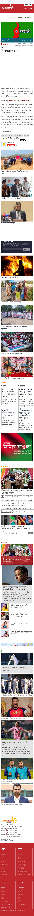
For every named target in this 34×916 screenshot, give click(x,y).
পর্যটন (10, 136)
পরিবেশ (20, 895)
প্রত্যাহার (26, 136)
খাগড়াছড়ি (4, 136)
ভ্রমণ (15, 136)
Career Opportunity (24, 874)
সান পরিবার (21, 905)
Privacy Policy (22, 871)
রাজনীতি (3, 861)
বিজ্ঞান (3, 871)
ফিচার (3, 891)
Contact (20, 908)
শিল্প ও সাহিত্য (22, 861)
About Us (4, 875)
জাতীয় (3, 855)
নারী (2, 898)
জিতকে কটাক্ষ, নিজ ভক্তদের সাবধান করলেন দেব (19, 615)
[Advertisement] (17, 70)
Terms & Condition (7, 904)
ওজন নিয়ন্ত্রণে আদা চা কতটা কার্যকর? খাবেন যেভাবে (16, 508)
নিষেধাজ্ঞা (20, 136)
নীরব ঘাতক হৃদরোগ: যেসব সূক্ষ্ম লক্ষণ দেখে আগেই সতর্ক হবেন (17, 497)
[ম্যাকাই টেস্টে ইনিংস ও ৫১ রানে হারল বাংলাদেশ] (17, 663)
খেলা (4, 651)
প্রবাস (3, 868)
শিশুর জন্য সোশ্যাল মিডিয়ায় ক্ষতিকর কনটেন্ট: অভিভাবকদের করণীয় (14, 512)
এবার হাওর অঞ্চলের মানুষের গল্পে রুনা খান (21, 633)
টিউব (19, 898)
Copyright (4, 910)
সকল (30, 8)
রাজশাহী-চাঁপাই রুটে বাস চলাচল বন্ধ (19, 101)
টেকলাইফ (21, 868)
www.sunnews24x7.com (15, 836)
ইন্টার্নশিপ (21, 891)
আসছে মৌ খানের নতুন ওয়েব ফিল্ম (20, 624)
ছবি (19, 901)
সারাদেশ (5, 44)
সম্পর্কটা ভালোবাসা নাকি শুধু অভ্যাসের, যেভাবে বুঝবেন (16, 500)
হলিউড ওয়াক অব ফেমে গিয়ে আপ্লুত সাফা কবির (20, 606)
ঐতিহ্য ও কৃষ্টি (22, 865)
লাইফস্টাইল (6, 467)
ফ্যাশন (3, 888)
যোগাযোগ (21, 888)
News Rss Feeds (6, 907)
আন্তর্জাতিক (4, 865)
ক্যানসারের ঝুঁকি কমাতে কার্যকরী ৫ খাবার (12, 503)
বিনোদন (5, 542)
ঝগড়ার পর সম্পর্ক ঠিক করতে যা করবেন (12, 506)
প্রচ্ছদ (25, 8)
